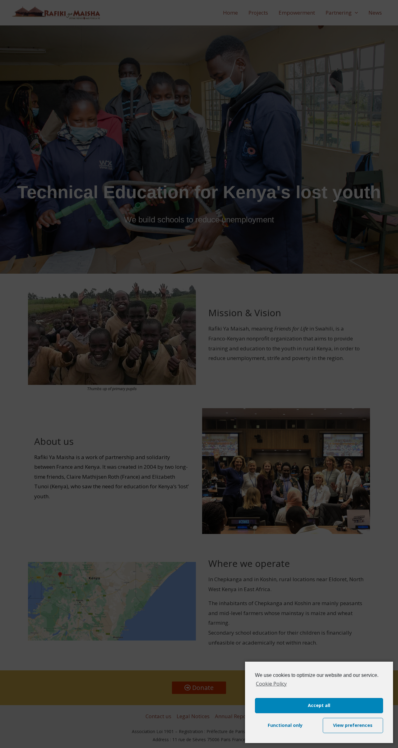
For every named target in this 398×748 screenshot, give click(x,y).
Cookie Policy (271, 683)
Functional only (285, 725)
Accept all (319, 705)
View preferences (353, 725)
